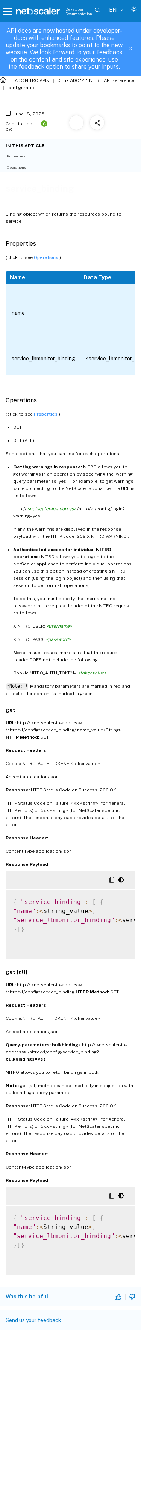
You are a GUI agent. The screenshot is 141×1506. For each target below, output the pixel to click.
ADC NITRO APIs (32, 80)
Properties (46, 414)
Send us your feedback (33, 1320)
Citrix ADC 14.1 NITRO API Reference (95, 80)
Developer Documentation (78, 11)
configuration (22, 87)
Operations (46, 257)
